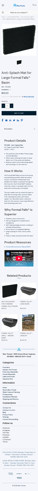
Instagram (6, 430)
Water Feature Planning (11, 392)
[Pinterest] (22, 120)
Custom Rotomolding (10, 419)
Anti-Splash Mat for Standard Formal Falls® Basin (10, 304)
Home (5, 388)
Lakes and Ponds (9, 377)
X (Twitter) (7, 440)
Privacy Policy (8, 415)
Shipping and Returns (10, 399)
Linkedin (6, 437)
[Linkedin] (18, 120)
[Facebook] (3, 120)
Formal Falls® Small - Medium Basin (7, 335)
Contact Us (7, 408)
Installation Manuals (10, 397)
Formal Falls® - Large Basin (26, 303)
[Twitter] (14, 120)
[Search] (2, 12)
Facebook (6, 428)
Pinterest (6, 435)
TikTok (5, 442)
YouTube (6, 433)
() (35, 5)
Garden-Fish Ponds (10, 370)
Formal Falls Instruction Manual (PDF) (18, 247)
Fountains (6, 367)
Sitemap (6, 417)
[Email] (6, 120)
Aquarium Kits (8, 379)
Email (29, 356)
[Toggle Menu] (3, 5)
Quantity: (5, 101)
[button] (19, 128)
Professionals (7, 395)
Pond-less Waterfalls (10, 372)
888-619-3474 (20, 356)
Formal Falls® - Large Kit (26, 334)
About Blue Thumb (9, 390)
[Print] (10, 120)
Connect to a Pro (9, 410)
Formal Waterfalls (9, 374)
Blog (4, 412)
